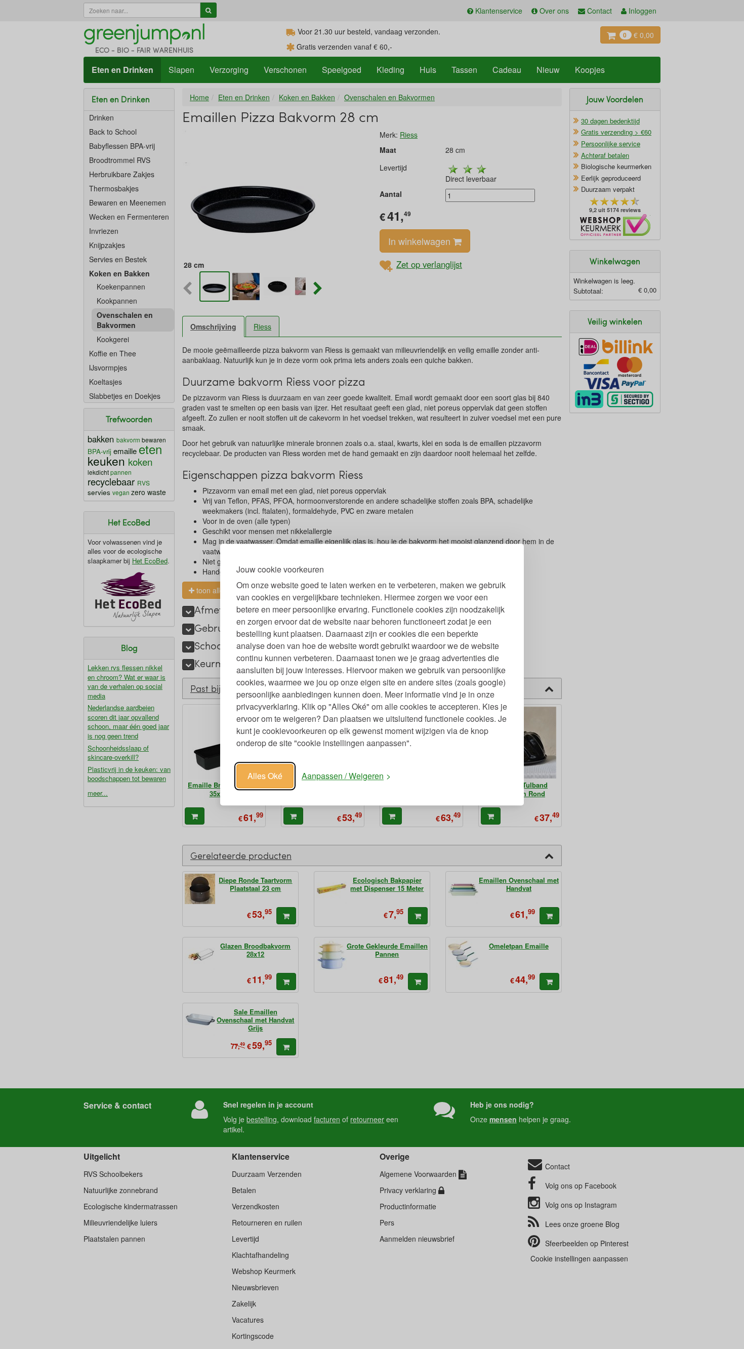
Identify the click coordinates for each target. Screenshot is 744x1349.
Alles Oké (264, 776)
